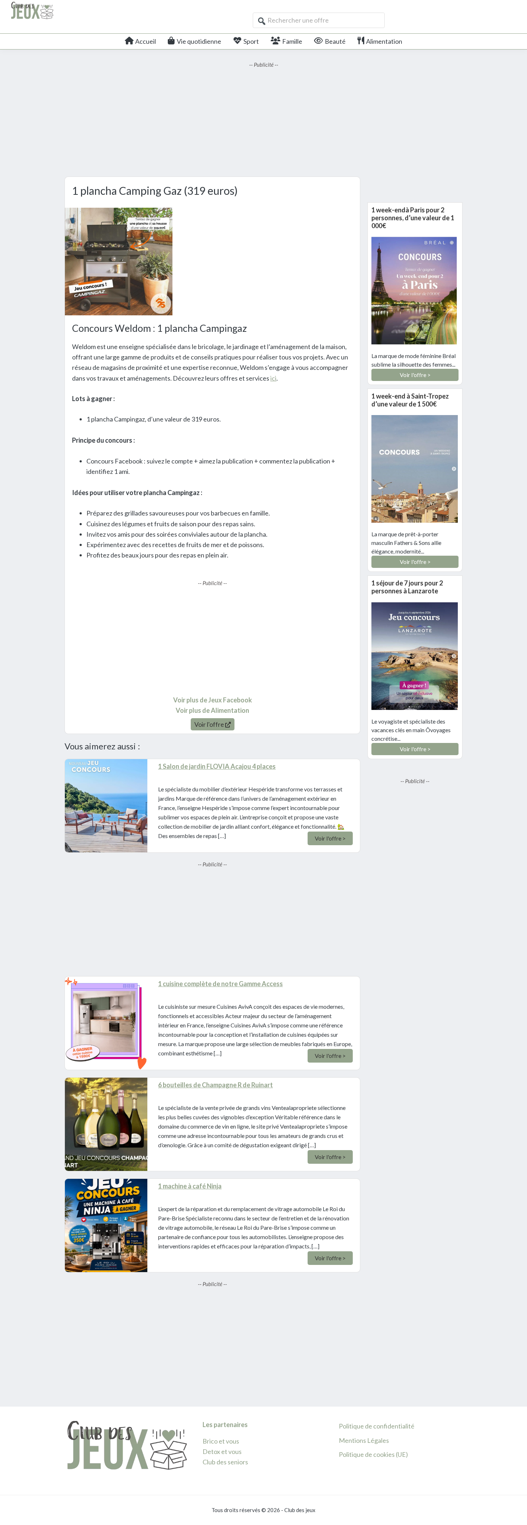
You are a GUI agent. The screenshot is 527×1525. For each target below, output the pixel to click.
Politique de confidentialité (376, 1426)
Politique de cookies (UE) (373, 1454)
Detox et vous (222, 1451)
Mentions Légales (364, 1440)
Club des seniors (225, 1462)
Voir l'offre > (330, 838)
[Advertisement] (263, 119)
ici (273, 378)
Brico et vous (221, 1441)
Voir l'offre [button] (209, 724)
